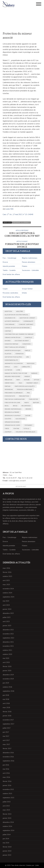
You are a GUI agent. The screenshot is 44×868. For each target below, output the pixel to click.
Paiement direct (32, 383)
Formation (20, 353)
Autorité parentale (9, 266)
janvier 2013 (7, 855)
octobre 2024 (7, 593)
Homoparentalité (11, 360)
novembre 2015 (8, 789)
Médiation (8, 380)
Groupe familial (27, 289)
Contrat (8, 331)
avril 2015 (6, 806)
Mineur (27, 376)
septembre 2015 (8, 798)
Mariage (34, 373)
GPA (27, 357)
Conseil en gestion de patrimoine (17, 327)
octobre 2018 (7, 687)
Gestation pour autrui (13, 357)
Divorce (5, 262)
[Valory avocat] (12, 4)
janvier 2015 (7, 818)
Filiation (24, 266)
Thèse (7, 428)
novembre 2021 (8, 646)
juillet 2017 (6, 728)
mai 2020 (6, 658)
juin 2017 (6, 732)
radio (26, 402)
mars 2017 (6, 744)
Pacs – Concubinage (9, 258)
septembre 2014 (8, 830)
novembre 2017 (8, 720)
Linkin (37, 865)
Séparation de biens (12, 422)
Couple (5, 289)
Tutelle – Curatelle (9, 270)
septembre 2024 (8, 597)
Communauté (28, 321)
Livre (18, 370)
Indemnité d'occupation (14, 363)
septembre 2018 (8, 691)
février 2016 (7, 781)
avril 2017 (6, 740)
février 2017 (7, 748)
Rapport (36, 402)
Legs (15, 367)
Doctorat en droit (22, 340)
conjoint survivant (26, 324)
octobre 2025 (7, 576)
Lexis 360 (9, 209)
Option (36, 380)
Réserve (28, 409)
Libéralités (26, 367)
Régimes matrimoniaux (29, 258)
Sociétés (8, 419)
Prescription (24, 396)
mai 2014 (6, 843)
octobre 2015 (7, 793)
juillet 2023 (6, 617)
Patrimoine (9, 389)
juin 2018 (6, 695)
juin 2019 (6, 683)
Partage (7, 386)
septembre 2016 (8, 761)
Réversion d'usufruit (13, 415)
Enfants (24, 293)
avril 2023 (6, 621)
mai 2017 (6, 736)
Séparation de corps (12, 425)
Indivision (30, 363)
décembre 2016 (8, 753)
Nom (18, 380)
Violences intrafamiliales (25, 432)
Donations (27, 344)
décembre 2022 (8, 630)
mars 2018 (6, 707)
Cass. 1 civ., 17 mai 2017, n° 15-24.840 (18, 214)
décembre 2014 (8, 822)
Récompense (26, 406)
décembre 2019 (8, 675)
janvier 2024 (7, 609)
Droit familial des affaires (11, 274)
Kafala (7, 367)
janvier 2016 (7, 785)
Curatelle (28, 337)
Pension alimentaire (28, 262)
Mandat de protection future (16, 373)
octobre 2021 (7, 650)
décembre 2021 (8, 642)
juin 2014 (6, 839)
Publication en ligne (12, 402)
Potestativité (10, 396)
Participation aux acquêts (25, 386)
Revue (15, 406)
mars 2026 (6, 568)
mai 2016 (6, 769)
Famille (27, 350)
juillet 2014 (6, 834)
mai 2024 (6, 601)
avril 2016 (6, 773)
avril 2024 (6, 605)
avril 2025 (6, 580)
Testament (28, 425)
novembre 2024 (8, 589)
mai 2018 (6, 699)
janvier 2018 (7, 716)
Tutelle (26, 428)
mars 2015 (6, 810)
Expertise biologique (13, 350)
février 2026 (7, 572)
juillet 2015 (6, 802)
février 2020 (7, 666)
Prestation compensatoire (15, 399)
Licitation (8, 370)
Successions (20, 419)
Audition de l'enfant (27, 318)
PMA (28, 393)
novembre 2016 (8, 757)
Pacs (20, 383)
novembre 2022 (8, 634)
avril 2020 (6, 662)
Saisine (27, 415)
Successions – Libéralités (30, 270)
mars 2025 (6, 584)
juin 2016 (6, 765)
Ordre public (10, 383)
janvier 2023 (7, 626)
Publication (33, 399)
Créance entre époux (12, 337)
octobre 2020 (7, 654)
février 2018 (7, 712)
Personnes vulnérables (21, 222)
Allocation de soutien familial (16, 315)
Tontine (16, 428)
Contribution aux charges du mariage (19, 334)
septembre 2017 (8, 724)
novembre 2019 (8, 679)
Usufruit (8, 432)
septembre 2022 (8, 638)
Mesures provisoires (12, 376)
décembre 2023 (8, 613)
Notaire (27, 380)
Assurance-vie (10, 318)
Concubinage (9, 324)
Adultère (19, 311)
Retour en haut (21, 486)
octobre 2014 (7, 826)
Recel (7, 406)
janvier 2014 (7, 851)
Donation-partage (11, 344)
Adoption (8, 311)
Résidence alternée (12, 412)
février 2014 (7, 847)
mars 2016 (6, 777)
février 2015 (7, 814)
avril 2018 (6, 703)
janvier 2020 (7, 671)
